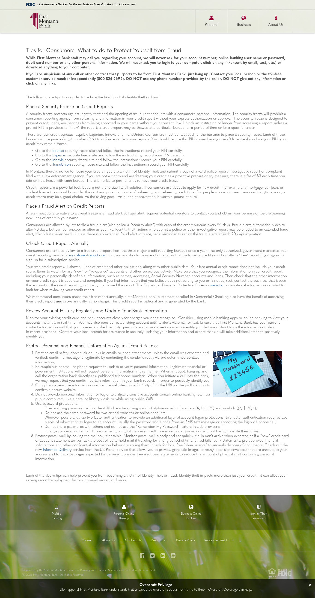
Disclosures (159, 540)
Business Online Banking (191, 516)
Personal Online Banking (124, 516)
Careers (87, 540)
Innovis (58, 160)
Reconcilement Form (218, 540)
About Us (276, 25)
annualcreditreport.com (87, 255)
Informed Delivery (57, 450)
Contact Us (133, 540)
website (216, 285)
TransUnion (61, 165)
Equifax (58, 151)
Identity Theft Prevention (258, 516)
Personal (211, 25)
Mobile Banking (57, 516)
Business (244, 25)
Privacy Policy (185, 540)
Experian (59, 155)
